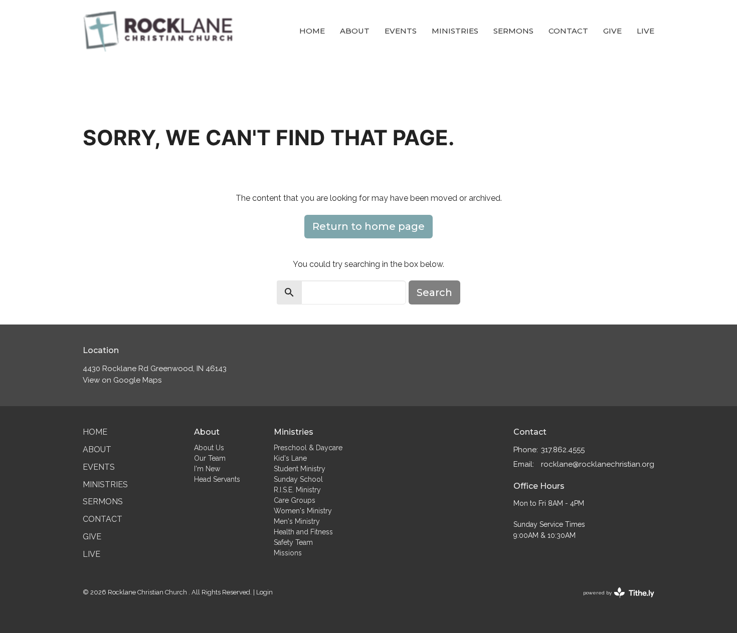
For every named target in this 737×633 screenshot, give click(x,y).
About (355, 31)
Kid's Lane (290, 458)
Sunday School (298, 479)
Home (312, 31)
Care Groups (294, 500)
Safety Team (293, 542)
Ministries (455, 31)
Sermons (513, 31)
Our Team (210, 458)
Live (645, 31)
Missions (288, 553)
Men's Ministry (297, 521)
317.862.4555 (563, 449)
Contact (568, 31)
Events (401, 31)
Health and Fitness (303, 532)
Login (264, 592)
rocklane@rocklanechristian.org (597, 464)
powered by (614, 601)
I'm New (207, 469)
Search (434, 292)
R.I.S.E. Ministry (297, 490)
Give (612, 31)
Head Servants (217, 479)
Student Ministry (299, 469)
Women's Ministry (303, 511)
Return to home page (368, 226)
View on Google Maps (122, 380)
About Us (209, 448)
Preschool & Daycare (308, 448)
